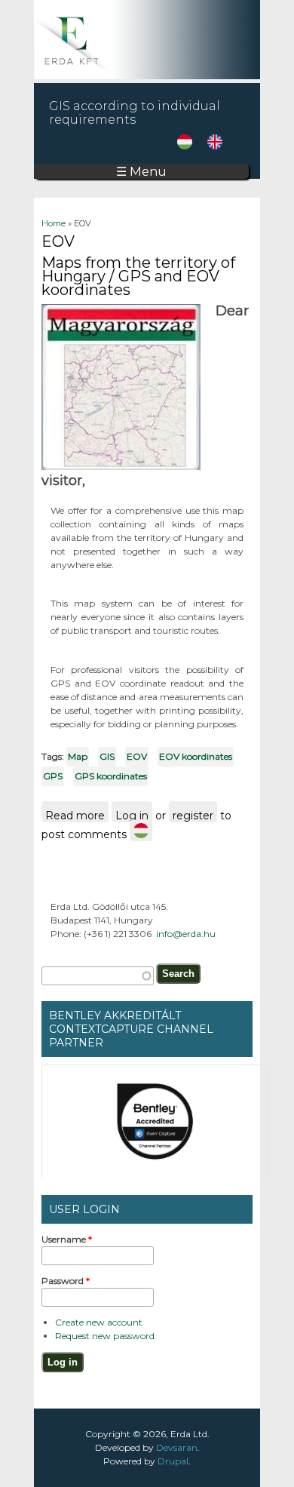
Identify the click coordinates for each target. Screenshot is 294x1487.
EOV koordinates (195, 756)
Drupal (173, 1461)
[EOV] (184, 146)
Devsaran (177, 1447)
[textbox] (97, 975)
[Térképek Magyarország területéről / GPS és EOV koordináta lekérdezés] (141, 830)
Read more (77, 815)
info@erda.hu (186, 933)
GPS (53, 776)
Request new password (105, 1335)
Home (53, 223)
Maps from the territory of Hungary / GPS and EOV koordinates (138, 276)
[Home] (147, 75)
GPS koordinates (111, 776)
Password (65, 1280)
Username (66, 1239)
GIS (107, 756)
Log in (132, 815)
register (193, 815)
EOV (137, 756)
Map (77, 756)
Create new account (98, 1322)
